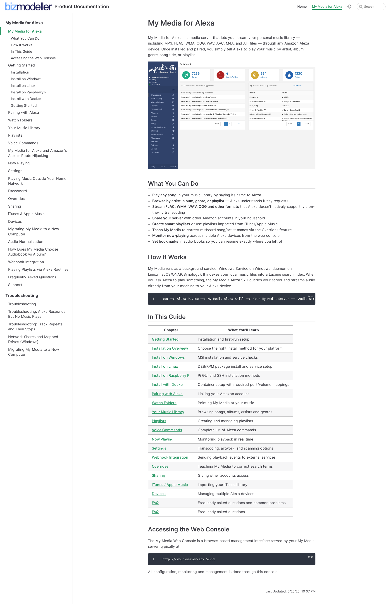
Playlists (15, 135)
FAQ (155, 502)
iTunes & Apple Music (26, 213)
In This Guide (21, 51)
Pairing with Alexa (23, 112)
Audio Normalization (25, 241)
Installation (20, 72)
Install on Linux (23, 85)
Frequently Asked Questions (32, 277)
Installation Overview (170, 348)
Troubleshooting (21, 295)
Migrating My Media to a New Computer (33, 231)
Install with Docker (26, 99)
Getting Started (21, 65)
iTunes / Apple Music (170, 484)
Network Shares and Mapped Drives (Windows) (33, 339)
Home (302, 6)
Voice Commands (23, 143)
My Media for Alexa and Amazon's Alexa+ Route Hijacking (37, 153)
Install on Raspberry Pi (29, 92)
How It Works (21, 45)
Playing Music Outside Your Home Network (37, 181)
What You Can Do (25, 38)
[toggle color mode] (349, 6)
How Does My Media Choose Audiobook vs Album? (33, 251)
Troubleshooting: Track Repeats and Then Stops (35, 326)
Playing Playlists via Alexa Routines (38, 269)
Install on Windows (26, 79)
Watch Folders (20, 120)
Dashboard (17, 191)
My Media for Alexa (327, 6)
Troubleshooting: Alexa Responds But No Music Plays (36, 314)
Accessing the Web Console (33, 58)
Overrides (16, 198)
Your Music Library (24, 128)
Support (15, 284)
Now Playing (19, 163)
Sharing (14, 206)
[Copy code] (309, 298)
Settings (15, 170)
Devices (15, 221)
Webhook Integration (26, 262)
